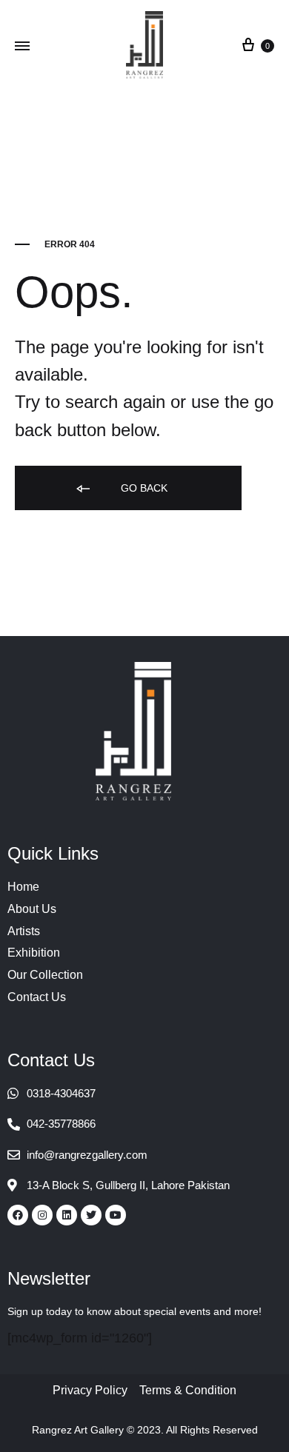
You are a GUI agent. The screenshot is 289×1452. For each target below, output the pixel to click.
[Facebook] (17, 1215)
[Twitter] (91, 1215)
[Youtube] (115, 1215)
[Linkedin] (66, 1215)
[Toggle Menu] (22, 47)
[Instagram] (42, 1215)
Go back (142, 488)
